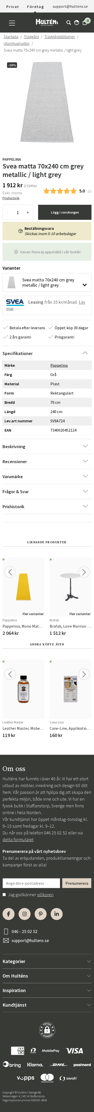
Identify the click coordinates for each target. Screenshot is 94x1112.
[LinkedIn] (57, 914)
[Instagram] (25, 914)
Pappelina (12, 159)
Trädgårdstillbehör (59, 36)
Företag (35, 6)
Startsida (11, 36)
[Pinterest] (41, 914)
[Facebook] (9, 914)
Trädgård (31, 36)
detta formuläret (18, 839)
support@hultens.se (30, 940)
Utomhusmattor (17, 43)
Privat (12, 6)
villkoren (45, 894)
